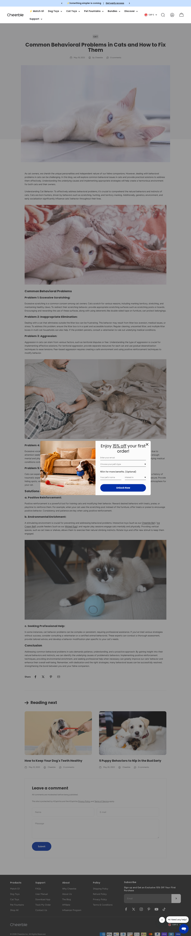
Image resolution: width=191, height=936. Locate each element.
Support (34, 18)
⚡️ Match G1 (37, 11)
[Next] (129, 3)
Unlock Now (123, 487)
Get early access (115, 3)
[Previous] (61, 3)
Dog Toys (53, 11)
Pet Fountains (92, 11)
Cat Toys (71, 11)
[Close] (147, 444)
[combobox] (123, 464)
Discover (129, 11)
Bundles (112, 11)
